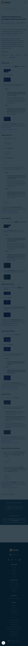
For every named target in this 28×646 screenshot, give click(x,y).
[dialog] (14, 323)
